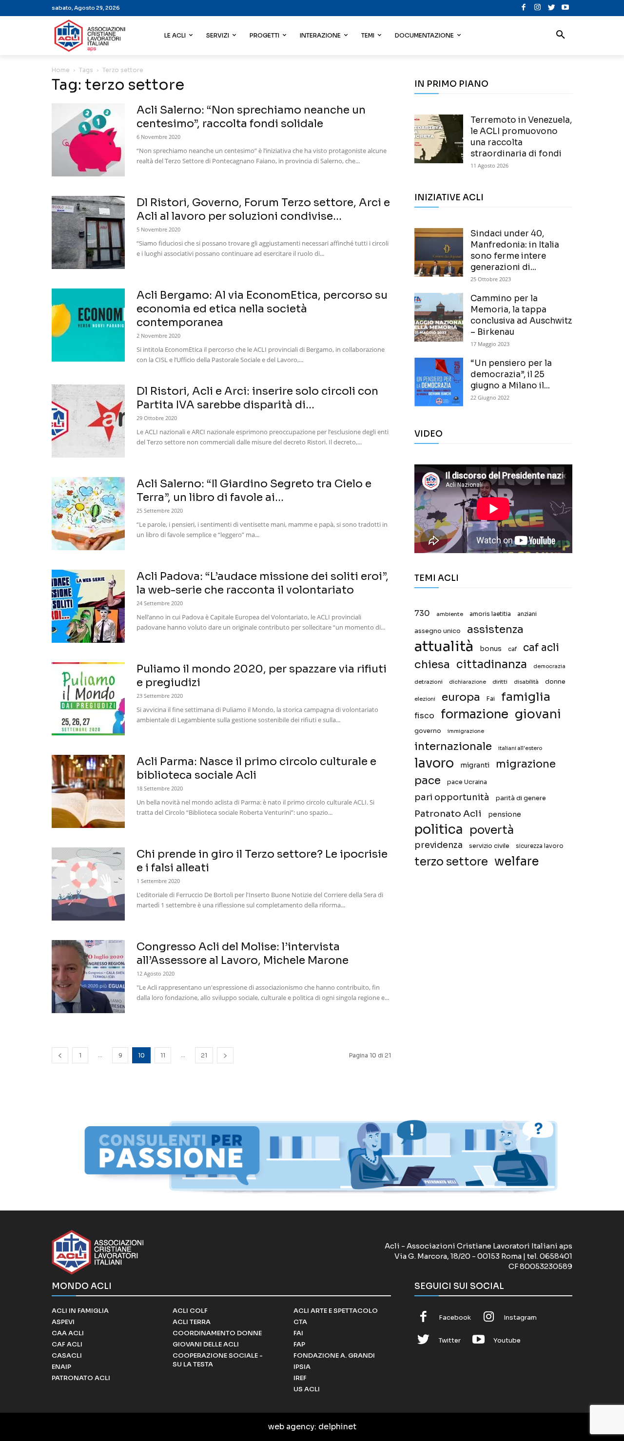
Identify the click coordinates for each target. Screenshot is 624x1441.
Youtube (507, 1340)
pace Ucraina (467, 782)
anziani (527, 614)
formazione (474, 714)
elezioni (424, 699)
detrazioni (428, 681)
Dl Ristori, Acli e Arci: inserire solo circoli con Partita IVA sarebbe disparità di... (257, 397)
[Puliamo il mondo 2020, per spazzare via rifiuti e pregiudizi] (88, 698)
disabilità (526, 681)
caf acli (541, 648)
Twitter (450, 1340)
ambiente (449, 614)
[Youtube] (565, 8)
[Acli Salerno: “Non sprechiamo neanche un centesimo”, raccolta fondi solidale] (88, 139)
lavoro (434, 763)
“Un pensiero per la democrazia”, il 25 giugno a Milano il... (511, 374)
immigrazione (466, 731)
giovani (538, 714)
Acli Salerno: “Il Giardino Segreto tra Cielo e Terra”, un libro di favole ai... (253, 490)
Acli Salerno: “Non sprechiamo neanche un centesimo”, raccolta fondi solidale (251, 116)
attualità (443, 646)
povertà (491, 830)
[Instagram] (537, 8)
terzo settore (451, 862)
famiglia (525, 697)
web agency (291, 1427)
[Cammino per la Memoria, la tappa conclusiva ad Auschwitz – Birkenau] (438, 317)
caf (512, 649)
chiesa (432, 664)
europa (461, 697)
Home (61, 70)
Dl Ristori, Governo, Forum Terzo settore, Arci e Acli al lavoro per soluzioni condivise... (263, 209)
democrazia (549, 666)
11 (162, 1055)
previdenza (438, 845)
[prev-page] (60, 1055)
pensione (504, 814)
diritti (499, 681)
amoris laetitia (490, 614)
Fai (491, 699)
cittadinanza (491, 664)
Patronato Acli (448, 813)
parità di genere (521, 798)
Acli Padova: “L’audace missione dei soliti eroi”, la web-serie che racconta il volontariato (262, 583)
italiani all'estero (520, 748)
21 (204, 1055)
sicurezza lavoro (540, 846)
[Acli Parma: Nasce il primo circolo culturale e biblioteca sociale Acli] (88, 791)
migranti (474, 765)
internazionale (453, 746)
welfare (516, 861)
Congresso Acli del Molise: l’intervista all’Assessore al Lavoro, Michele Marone (242, 953)
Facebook (455, 1317)
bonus (491, 649)
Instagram (520, 1317)
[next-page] (225, 1055)
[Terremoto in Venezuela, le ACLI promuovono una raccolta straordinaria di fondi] (438, 139)
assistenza (495, 629)
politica (438, 830)
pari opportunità (451, 797)
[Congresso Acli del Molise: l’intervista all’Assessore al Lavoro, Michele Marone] (88, 976)
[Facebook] (524, 8)
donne (555, 682)
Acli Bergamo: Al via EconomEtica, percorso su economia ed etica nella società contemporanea (262, 308)
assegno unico (437, 631)
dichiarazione (467, 682)
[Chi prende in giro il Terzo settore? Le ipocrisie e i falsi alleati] (88, 884)
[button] (560, 35)
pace (427, 780)
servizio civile (489, 846)
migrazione (526, 764)
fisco (424, 716)
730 (422, 613)
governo (427, 731)
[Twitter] (552, 8)
